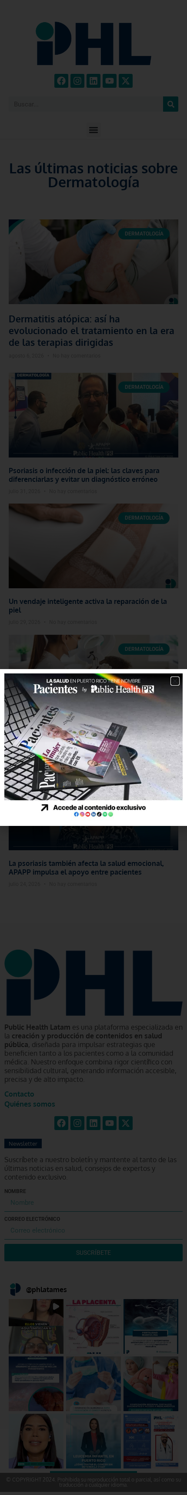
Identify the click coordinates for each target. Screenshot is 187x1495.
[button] (175, 681)
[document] (93, 747)
